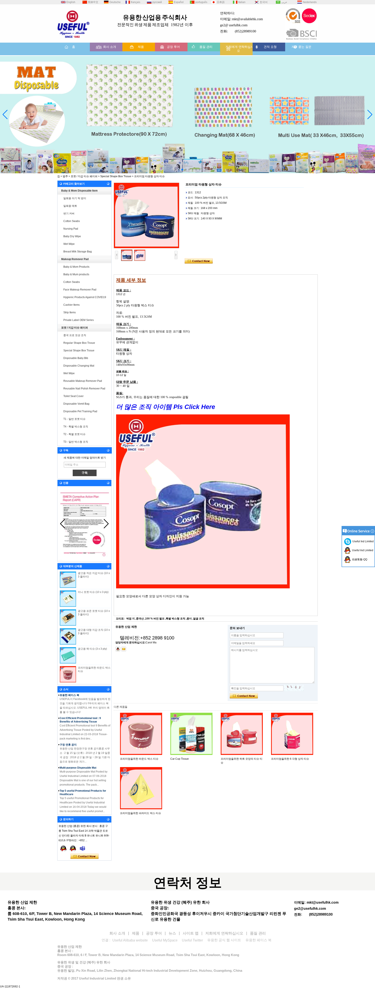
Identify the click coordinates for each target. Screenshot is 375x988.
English (70, 2)
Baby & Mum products (76, 274)
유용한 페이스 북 (258, 940)
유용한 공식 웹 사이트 (224, 940)
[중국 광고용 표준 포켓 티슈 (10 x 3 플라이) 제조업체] (68, 617)
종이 (189, 618)
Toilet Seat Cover (73, 396)
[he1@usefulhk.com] (123, 649)
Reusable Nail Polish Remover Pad (84, 388)
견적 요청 (270, 46)
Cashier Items (71, 304)
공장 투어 (173, 46)
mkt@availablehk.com (247, 19)
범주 (65, 176)
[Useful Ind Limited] (72, 848)
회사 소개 (109, 46)
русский (157, 2)
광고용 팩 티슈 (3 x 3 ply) (92, 648)
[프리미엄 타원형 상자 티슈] (146, 215)
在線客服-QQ (359, 559)
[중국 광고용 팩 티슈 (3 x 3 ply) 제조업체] (68, 655)
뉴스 (172, 933)
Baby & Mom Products (76, 266)
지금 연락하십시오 (85, 856)
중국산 (140, 618)
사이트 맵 (191, 933)
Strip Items (69, 312)
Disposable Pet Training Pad (80, 411)
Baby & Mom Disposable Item (79, 190)
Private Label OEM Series (78, 320)
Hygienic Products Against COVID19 (84, 297)
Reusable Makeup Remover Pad (82, 380)
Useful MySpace (165, 940)
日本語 (221, 2)
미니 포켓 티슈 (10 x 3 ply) (93, 592)
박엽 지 (130, 618)
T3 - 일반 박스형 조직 (75, 441)
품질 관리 (205, 46)
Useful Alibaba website (130, 940)
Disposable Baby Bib (75, 358)
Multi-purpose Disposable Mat (78, 760)
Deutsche (115, 2)
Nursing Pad (70, 228)
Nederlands (310, 2)
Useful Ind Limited (362, 541)
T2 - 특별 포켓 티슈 (74, 434)
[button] (175, 169)
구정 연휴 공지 (68, 737)
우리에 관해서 (68, 809)
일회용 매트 (70, 205)
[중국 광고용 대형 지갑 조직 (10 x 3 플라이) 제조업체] (68, 636)
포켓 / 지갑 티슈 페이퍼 (84, 176)
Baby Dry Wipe (72, 236)
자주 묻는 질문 (301, 46)
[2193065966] (117, 649)
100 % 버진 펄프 (154, 618)
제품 (141, 46)
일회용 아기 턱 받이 (74, 198)
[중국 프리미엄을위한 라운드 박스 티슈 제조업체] (68, 674)
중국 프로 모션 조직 (74, 335)
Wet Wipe (69, 243)
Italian (241, 2)
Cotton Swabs (71, 221)
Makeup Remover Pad (75, 259)
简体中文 (93, 2)
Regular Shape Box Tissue (79, 342)
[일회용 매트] (187, 114)
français (135, 2)
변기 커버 (68, 213)
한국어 (264, 2)
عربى (284, 2)
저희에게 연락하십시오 (239, 48)
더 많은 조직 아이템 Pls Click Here (166, 406)
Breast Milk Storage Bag (77, 251)
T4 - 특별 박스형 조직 (75, 426)
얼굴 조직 (198, 618)
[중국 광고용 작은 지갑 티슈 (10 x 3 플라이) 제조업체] (68, 579)
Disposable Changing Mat (78, 365)
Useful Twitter (192, 940)
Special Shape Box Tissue (115, 176)
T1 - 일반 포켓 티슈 (74, 419)
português (201, 2)
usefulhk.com (238, 25)
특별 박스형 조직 (175, 618)
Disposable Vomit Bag (76, 403)
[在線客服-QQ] (63, 848)
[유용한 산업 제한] (73, 39)
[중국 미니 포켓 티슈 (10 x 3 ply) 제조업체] (68, 598)
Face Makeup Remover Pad (79, 289)
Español (179, 2)
